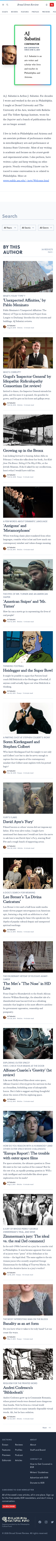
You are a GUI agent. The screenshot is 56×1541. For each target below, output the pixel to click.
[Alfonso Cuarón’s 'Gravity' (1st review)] (28, 1043)
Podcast (19, 1455)
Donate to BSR (37, 1482)
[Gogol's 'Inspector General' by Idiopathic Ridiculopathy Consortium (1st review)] (28, 352)
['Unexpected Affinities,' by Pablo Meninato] (28, 276)
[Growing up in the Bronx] (28, 430)
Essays (19, 477)
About (33, 1444)
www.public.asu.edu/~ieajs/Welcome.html (26, 180)
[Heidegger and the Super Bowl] (28, 646)
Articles (20, 328)
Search (9, 216)
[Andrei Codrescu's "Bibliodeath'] (28, 1364)
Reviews (19, 1444)
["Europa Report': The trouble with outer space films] (28, 1126)
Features (6, 1449)
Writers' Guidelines (39, 1472)
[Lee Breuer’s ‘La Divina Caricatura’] (28, 873)
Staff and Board (37, 1449)
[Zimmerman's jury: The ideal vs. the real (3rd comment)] (28, 1209)
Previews (6, 1455)
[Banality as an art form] (28, 1300)
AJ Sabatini (11, 325)
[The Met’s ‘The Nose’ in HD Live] (28, 956)
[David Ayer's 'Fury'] (28, 798)
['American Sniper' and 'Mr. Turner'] (28, 574)
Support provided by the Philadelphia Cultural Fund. (15, 1525)
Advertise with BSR (39, 1477)
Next (45, 1427)
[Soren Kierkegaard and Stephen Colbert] (28, 718)
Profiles (18, 1449)
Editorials (6, 1460)
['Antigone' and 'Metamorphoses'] (28, 502)
